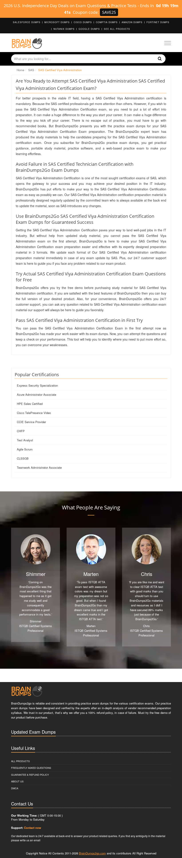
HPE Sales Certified (30, 404)
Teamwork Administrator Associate (39, 467)
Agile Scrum (25, 449)
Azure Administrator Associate (36, 394)
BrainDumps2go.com (92, 853)
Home (20, 70)
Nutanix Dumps (64, 28)
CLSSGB (23, 458)
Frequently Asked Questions (31, 767)
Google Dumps (89, 28)
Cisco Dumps (83, 22)
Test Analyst (25, 440)
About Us (17, 781)
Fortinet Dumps (157, 22)
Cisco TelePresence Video (34, 413)
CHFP (21, 431)
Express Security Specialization (37, 385)
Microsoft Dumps (57, 22)
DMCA (14, 788)
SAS (31, 70)
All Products (20, 761)
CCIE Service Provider (31, 422)
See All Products (117, 28)
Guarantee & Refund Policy (30, 774)
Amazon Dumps (132, 22)
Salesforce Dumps (26, 22)
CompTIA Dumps (107, 22)
